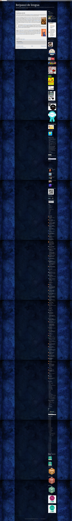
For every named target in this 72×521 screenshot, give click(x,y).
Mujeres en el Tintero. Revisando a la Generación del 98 (52, 316)
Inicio (32, 46)
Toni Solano (53, 16)
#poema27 (50, 205)
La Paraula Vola (51, 312)
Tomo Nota (50, 363)
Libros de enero (50, 376)
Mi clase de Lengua (51, 346)
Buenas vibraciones (51, 383)
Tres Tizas (50, 367)
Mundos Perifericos (51, 394)
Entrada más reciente (19, 46)
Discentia (50, 384)
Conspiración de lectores (52, 266)
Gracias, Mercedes (54, 180)
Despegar (50, 310)
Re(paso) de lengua (27, 5)
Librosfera (50, 333)
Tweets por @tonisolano (50, 196)
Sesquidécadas (50, 207)
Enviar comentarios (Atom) (23, 47)
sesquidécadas (31, 14)
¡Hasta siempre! (50, 368)
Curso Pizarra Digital (51, 141)
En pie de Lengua (51, 302)
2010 (49, 447)
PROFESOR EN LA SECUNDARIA (51, 358)
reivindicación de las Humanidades (27, 24)
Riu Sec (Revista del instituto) (52, 150)
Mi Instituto (50, 151)
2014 (49, 443)
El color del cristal (51, 389)
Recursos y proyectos (51, 13)
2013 (49, 444)
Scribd (51, 198)
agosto (50, 431)
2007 (49, 450)
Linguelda (50, 335)
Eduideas (50, 284)
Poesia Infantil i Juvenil (51, 355)
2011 (49, 446)
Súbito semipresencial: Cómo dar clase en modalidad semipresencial (52, 288)
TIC (49, 208)
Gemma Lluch (50, 307)
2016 (49, 426)
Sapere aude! (50, 361)
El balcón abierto (50, 388)
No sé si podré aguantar (53, 169)
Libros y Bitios (50, 330)
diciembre (51, 427)
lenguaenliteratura (51, 321)
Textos (49, 214)
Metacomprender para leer (52, 343)
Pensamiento (50, 359)
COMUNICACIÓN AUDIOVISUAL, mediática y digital (52, 262)
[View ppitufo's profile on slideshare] (52, 198)
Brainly (49, 403)
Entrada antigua (43, 46)
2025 (49, 418)
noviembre (51, 428)
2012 (49, 445)
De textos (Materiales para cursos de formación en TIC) (52, 149)
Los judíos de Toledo (51, 353)
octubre (50, 429)
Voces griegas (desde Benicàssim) (51, 370)
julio (50, 432)
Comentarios (50, 202)
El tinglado (50, 390)
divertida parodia (31, 30)
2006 (49, 451)
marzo (50, 439)
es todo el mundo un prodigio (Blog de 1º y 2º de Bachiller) (52, 146)
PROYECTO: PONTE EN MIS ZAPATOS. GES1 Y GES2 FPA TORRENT (52, 297)
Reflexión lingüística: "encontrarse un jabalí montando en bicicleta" (52, 276)
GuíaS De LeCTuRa (51, 378)
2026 (49, 417)
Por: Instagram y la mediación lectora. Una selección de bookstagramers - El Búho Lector (52, 253)
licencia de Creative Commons (52, 156)
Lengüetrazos (50, 327)
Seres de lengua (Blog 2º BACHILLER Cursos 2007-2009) (52, 148)
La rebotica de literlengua (52, 315)
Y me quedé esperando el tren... (52, 398)
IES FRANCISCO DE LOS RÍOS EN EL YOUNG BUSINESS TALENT (52, 350)
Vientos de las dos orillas (51, 397)
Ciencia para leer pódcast (51, 336)
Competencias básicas (51, 209)
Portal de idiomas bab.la (51, 402)
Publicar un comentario (20, 42)
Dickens (30, 21)
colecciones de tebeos (37, 20)
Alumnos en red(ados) (51, 225)
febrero (50, 440)
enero (50, 441)
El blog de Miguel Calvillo (52, 286)
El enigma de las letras (51, 290)
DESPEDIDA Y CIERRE (51, 256)
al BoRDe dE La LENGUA (52, 222)
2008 (49, 449)
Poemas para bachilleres (53, 177)
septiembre (51, 430)
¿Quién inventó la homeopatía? (52, 273)
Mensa (49, 405)
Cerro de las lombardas (51, 246)
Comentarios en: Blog (51, 252)
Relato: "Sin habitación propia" (52, 322)
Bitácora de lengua (51, 241)
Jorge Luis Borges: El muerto (52, 347)
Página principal (50, 12)
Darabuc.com (50, 269)
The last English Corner (51, 239)
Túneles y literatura (51, 435)
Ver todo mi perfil (50, 20)
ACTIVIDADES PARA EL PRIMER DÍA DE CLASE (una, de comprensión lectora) (52, 325)
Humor (49, 212)
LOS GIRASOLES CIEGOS (51, 231)
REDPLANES (50, 308)
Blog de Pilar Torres (51, 242)
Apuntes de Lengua (51, 228)
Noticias (50, 213)
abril (50, 438)
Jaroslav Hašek (22, 30)
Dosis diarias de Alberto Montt (52, 385)
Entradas (50, 201)
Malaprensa (50, 393)
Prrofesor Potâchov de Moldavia (52, 395)
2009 (49, 448)
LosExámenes (50, 404)
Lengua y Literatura (51, 318)
